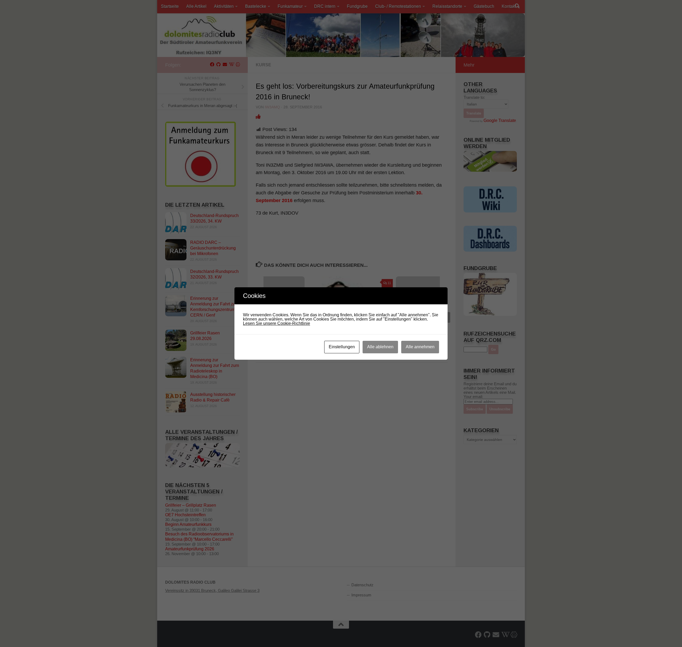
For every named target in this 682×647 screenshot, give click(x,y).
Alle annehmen (420, 347)
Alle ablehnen (380, 347)
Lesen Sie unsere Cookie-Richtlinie (276, 323)
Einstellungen (342, 347)
